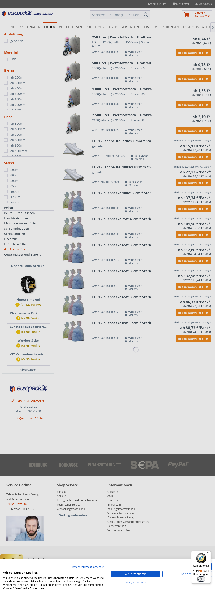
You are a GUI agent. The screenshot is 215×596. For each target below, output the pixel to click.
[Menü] (208, 553)
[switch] (201, 579)
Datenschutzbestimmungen (88, 567)
